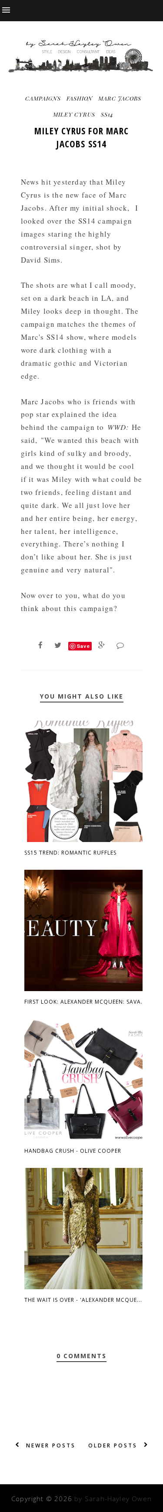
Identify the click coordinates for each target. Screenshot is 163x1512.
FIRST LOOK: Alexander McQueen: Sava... (85, 1001)
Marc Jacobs (119, 98)
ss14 (107, 114)
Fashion (80, 98)
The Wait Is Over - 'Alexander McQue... (83, 1300)
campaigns (43, 98)
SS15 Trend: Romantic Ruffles (70, 852)
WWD (116, 427)
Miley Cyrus (74, 114)
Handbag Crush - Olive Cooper (72, 1150)
